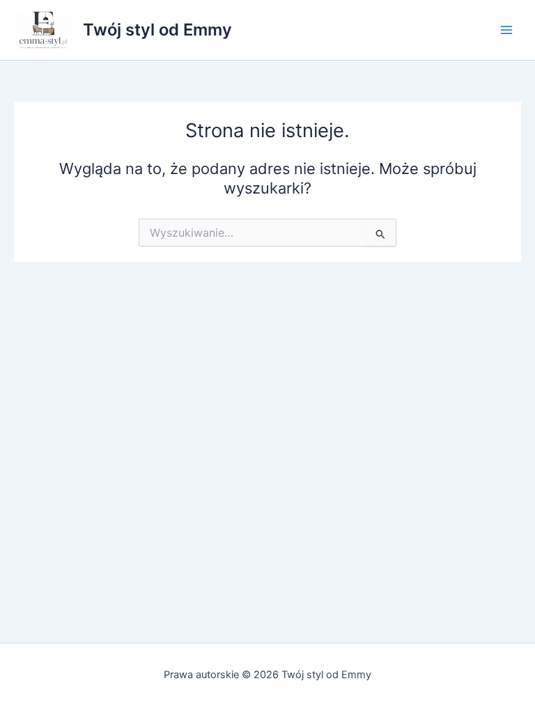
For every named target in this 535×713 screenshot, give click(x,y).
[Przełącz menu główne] (506, 30)
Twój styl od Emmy (157, 29)
